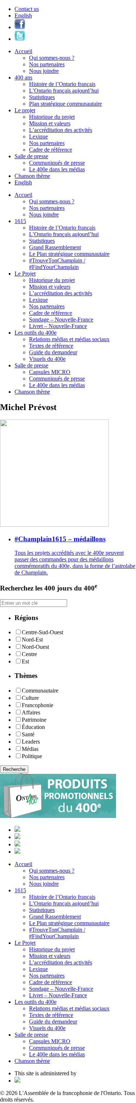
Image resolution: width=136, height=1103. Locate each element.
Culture (30, 698)
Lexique (38, 136)
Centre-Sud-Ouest (42, 632)
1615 (20, 221)
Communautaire (40, 690)
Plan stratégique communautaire (65, 104)
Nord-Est (32, 639)
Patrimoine (34, 720)
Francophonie (37, 705)
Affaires (31, 712)
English (23, 15)
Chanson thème (32, 176)
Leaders (31, 741)
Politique (32, 756)
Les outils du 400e (36, 333)
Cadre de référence (50, 150)
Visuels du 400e (47, 359)
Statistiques (42, 97)
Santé (28, 734)
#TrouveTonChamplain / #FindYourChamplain (57, 263)
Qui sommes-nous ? (51, 58)
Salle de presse (31, 156)
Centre (29, 654)
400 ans (23, 77)
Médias (30, 749)
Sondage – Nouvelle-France (61, 319)
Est (25, 661)
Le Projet (25, 273)
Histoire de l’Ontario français (62, 84)
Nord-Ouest (35, 647)
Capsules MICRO (49, 372)
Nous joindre (44, 71)
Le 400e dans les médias (57, 169)
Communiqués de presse (57, 163)
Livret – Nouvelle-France (58, 326)
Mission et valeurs (49, 123)
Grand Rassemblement (55, 247)
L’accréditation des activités (60, 130)
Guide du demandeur (53, 352)
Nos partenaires (47, 64)
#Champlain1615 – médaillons (60, 539)
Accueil (23, 51)
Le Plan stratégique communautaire (69, 254)
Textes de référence (51, 346)
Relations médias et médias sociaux (69, 339)
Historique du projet (52, 117)
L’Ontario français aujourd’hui (64, 90)
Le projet (25, 110)
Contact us (27, 9)
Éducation (33, 727)
